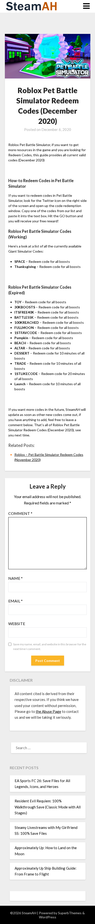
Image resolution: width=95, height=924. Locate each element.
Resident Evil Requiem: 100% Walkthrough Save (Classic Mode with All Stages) (48, 807)
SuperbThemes (70, 913)
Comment (20, 513)
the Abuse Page (48, 711)
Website (16, 623)
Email (15, 601)
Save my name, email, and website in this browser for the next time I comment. (49, 646)
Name (15, 578)
